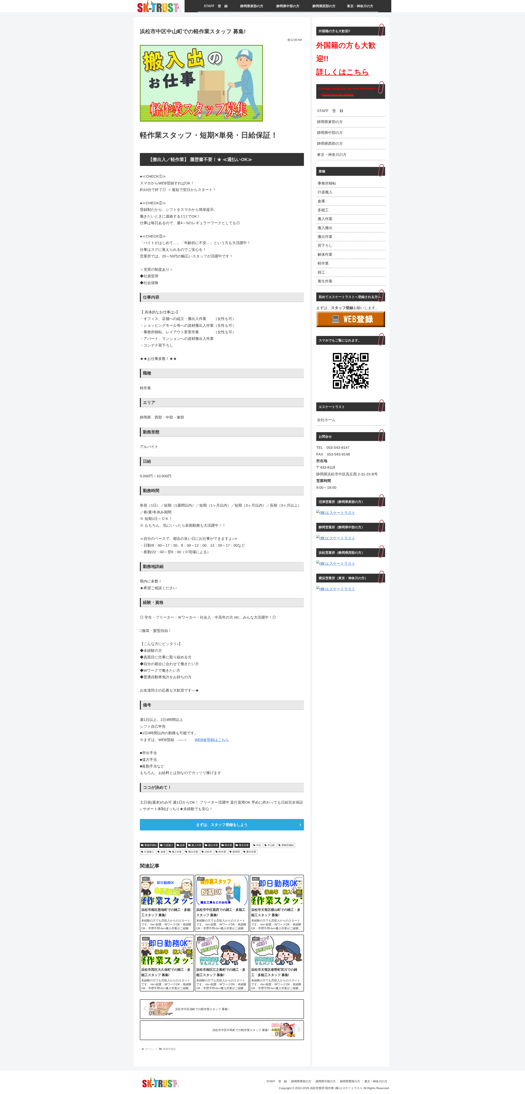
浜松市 (208, 851)
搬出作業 (213, 845)
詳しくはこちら (342, 72)
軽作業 (228, 845)
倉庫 (182, 845)
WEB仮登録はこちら (212, 740)
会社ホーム (326, 420)
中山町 (271, 845)
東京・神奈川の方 (332, 155)
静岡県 (236, 851)
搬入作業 (196, 845)
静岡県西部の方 (330, 144)
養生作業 (244, 845)
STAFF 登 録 (330, 111)
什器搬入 (168, 845)
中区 (258, 845)
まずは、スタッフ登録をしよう (222, 825)
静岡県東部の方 (330, 122)
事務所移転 (150, 845)
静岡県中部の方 (330, 133)
